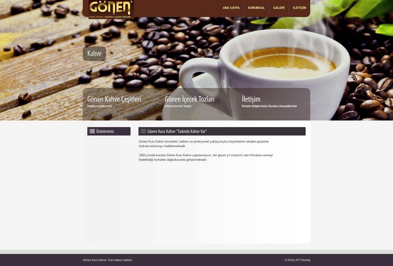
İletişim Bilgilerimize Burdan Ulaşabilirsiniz (269, 106)
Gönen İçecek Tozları (178, 106)
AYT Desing (303, 260)
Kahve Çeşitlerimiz (99, 106)
